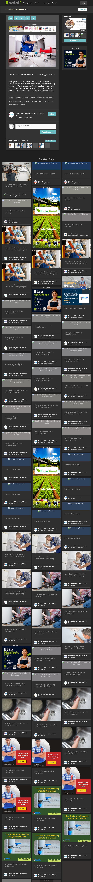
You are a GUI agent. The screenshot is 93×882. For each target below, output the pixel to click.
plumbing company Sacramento (21, 101)
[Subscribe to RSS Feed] (52, 3)
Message (46, 3)
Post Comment (48, 132)
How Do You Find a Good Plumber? (41, 90)
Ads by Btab (32, 24)
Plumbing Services (16, 196)
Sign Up (83, 9)
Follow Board (50, 141)
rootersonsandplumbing (18, 194)
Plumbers (24, 140)
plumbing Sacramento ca (43, 101)
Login (84, 3)
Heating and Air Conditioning (78, 235)
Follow (52, 114)
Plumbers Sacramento (16, 259)
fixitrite (40, 181)
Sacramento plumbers (17, 105)
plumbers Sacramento (45, 98)
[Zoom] (27, 18)
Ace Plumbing (73, 234)
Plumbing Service (44, 183)
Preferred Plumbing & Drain (17, 257)
